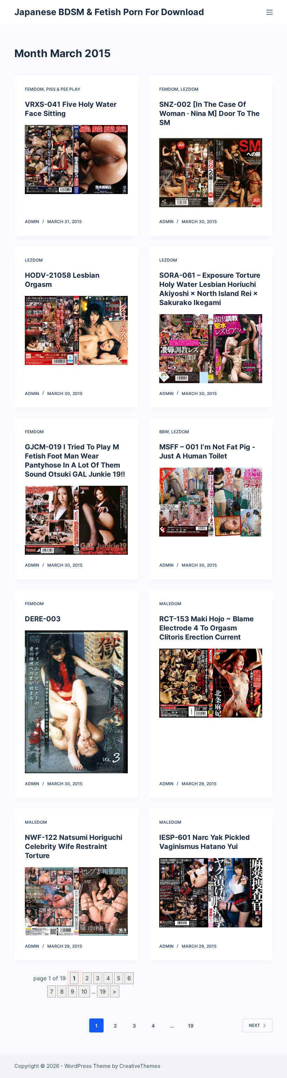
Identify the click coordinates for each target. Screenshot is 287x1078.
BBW (164, 431)
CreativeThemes (139, 1066)
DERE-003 (43, 619)
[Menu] (269, 12)
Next (254, 1025)
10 (84, 991)
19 (103, 991)
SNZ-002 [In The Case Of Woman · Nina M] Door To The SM (209, 113)
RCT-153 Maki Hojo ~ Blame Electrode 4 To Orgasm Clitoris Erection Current (206, 628)
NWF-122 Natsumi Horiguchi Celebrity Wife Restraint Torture (73, 846)
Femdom (34, 89)
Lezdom (189, 89)
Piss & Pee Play (63, 89)
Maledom (170, 603)
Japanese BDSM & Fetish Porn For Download (109, 12)
